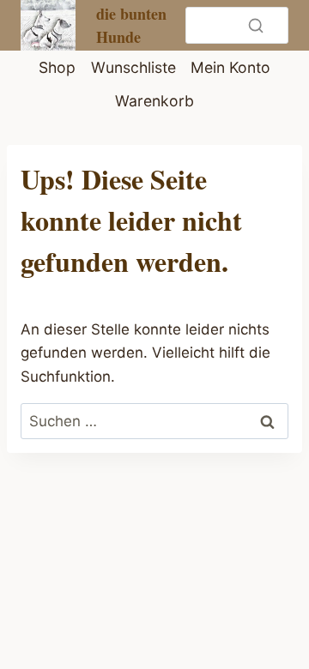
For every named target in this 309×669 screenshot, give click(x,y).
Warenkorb (154, 101)
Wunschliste (133, 67)
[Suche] (256, 24)
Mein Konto (230, 67)
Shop (57, 67)
